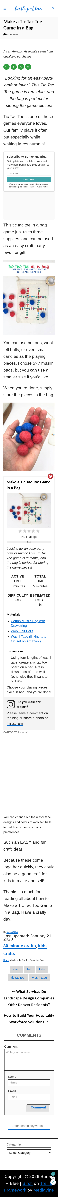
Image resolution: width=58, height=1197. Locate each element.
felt (29, 969)
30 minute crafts (19, 945)
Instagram (15, 723)
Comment (10, 1046)
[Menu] (4, 9)
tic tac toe (17, 977)
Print (29, 542)
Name (12, 1076)
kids (42, 969)
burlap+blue (12, 932)
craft (16, 969)
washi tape (39, 977)
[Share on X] (21, 67)
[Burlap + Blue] (28, 8)
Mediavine (43, 1190)
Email (12, 1091)
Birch (28, 1183)
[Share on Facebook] (14, 67)
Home (6, 960)
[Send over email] (28, 67)
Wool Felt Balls (22, 631)
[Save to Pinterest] (6, 67)
